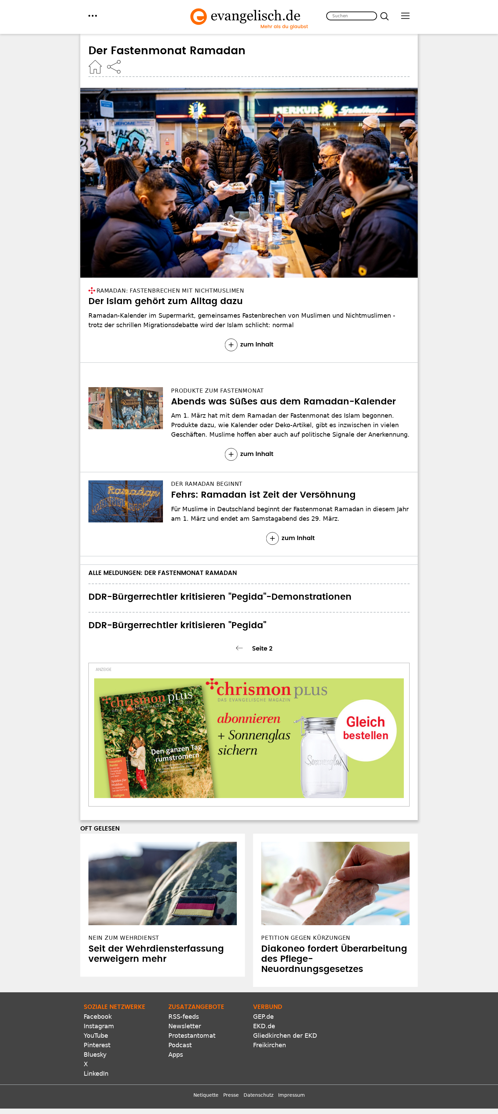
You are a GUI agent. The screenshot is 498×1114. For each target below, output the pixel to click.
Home (95, 67)
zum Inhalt (256, 345)
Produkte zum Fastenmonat (217, 390)
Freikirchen (269, 1045)
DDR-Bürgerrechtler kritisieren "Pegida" (177, 625)
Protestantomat (191, 1035)
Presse (231, 1095)
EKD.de (264, 1026)
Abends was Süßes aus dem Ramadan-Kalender (283, 401)
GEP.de (263, 1016)
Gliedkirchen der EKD (285, 1035)
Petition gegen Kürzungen (305, 938)
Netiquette (206, 1095)
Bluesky (95, 1054)
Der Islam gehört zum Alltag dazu (165, 301)
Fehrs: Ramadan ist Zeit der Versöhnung (263, 495)
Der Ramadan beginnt (207, 484)
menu (92, 16)
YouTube (96, 1035)
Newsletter (184, 1026)
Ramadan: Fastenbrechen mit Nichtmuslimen (170, 290)
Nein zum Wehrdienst (123, 938)
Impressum (291, 1095)
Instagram (99, 1026)
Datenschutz (258, 1095)
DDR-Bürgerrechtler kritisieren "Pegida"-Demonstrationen (220, 597)
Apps (175, 1054)
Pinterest (97, 1045)
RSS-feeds (183, 1016)
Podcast (180, 1045)
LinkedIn (96, 1073)
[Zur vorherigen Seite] (240, 648)
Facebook (98, 1016)
